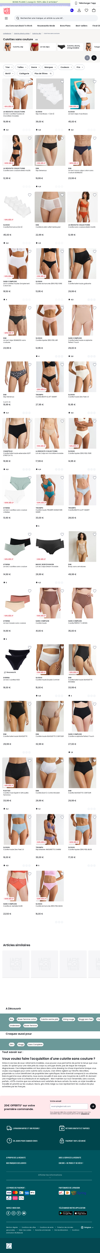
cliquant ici (85, 1114)
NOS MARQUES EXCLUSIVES (16, 1163)
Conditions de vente (47, 1227)
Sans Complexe (35, 1044)
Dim (12, 1044)
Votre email (56, 1101)
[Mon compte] (79, 10)
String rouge (68, 1019)
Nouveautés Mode (46, 25)
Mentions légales (12, 1227)
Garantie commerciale (43, 1230)
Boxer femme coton (27, 1019)
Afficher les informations (50, 1175)
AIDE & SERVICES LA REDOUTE (70, 1157)
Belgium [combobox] (87, 1227)
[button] (94, 10)
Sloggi (21, 1044)
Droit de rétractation (61, 1230)
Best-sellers (82, 25)
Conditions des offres (29, 1227)
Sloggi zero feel (86, 1019)
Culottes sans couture (52, 33)
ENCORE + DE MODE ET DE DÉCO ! (71, 1163)
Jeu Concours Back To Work (18, 25)
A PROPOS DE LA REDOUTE (16, 1157)
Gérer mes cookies (25, 1230)
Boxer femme (30, 1025)
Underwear (15, 1025)
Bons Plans (65, 25)
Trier (7, 67)
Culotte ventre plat (49, 1019)
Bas (11, 1019)
